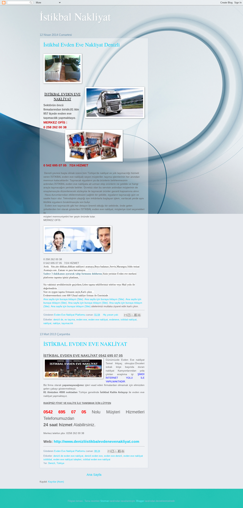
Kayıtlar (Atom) (56, 481)
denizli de (58, 319)
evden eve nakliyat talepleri (67, 459)
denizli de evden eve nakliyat (68, 456)
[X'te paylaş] (132, 315)
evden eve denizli (113, 456)
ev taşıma (70, 319)
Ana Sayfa (94, 474)
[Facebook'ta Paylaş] (136, 315)
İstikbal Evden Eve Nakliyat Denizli (81, 44)
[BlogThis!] (129, 315)
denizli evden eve (94, 456)
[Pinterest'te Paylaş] (139, 315)
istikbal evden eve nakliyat (96, 459)
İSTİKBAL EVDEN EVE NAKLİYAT (85, 343)
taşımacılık (67, 323)
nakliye (56, 323)
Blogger (140, 501)
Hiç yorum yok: (111, 314)
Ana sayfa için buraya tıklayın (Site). (63, 299)
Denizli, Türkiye (56, 463)
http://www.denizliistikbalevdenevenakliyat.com (96, 441)
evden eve (81, 319)
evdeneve (114, 319)
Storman (104, 501)
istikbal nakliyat (129, 319)
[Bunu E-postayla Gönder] (125, 315)
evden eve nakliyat (98, 319)
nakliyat (47, 323)
